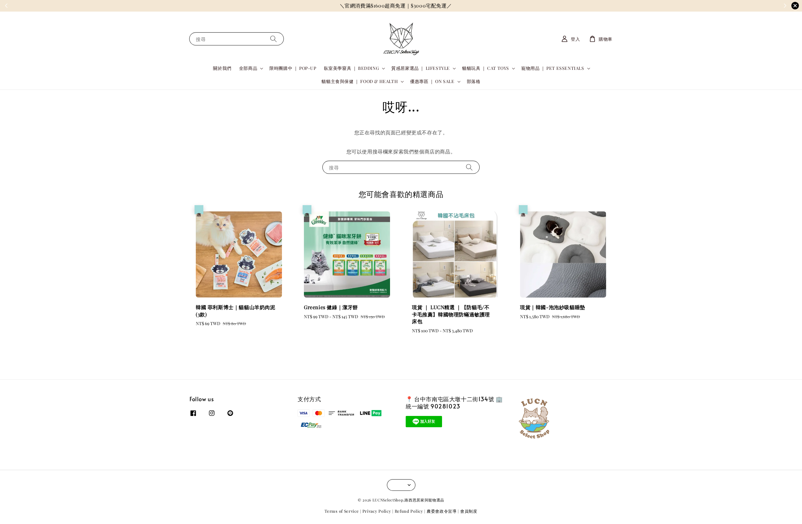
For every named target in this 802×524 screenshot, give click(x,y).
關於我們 (222, 68)
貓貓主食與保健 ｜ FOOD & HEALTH (359, 81)
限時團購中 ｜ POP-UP (292, 68)
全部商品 (248, 68)
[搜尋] (273, 39)
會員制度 (468, 511)
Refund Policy (409, 511)
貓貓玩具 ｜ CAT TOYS (485, 68)
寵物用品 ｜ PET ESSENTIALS (552, 68)
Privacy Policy (376, 511)
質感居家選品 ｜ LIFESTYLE (420, 68)
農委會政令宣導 (442, 511)
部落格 (474, 81)
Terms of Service (342, 511)
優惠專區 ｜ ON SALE (432, 81)
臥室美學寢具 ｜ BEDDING (351, 68)
